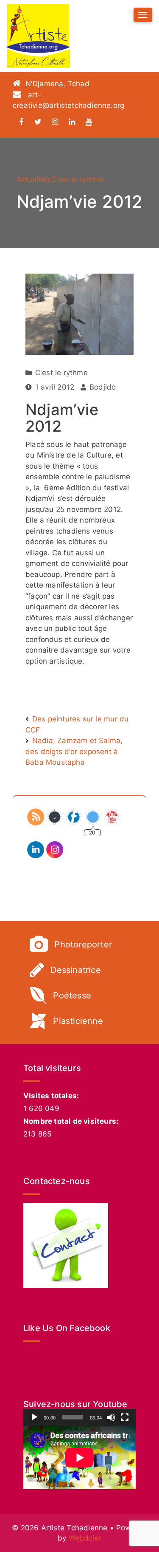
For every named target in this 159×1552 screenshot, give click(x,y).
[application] (79, 1457)
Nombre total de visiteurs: (70, 1121)
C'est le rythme (77, 179)
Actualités (34, 179)
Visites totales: (51, 1095)
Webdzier (85, 1538)
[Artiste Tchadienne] (38, 36)
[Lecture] (34, 1417)
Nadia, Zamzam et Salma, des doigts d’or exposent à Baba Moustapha (74, 751)
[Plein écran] (124, 1417)
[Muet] (111, 1417)
